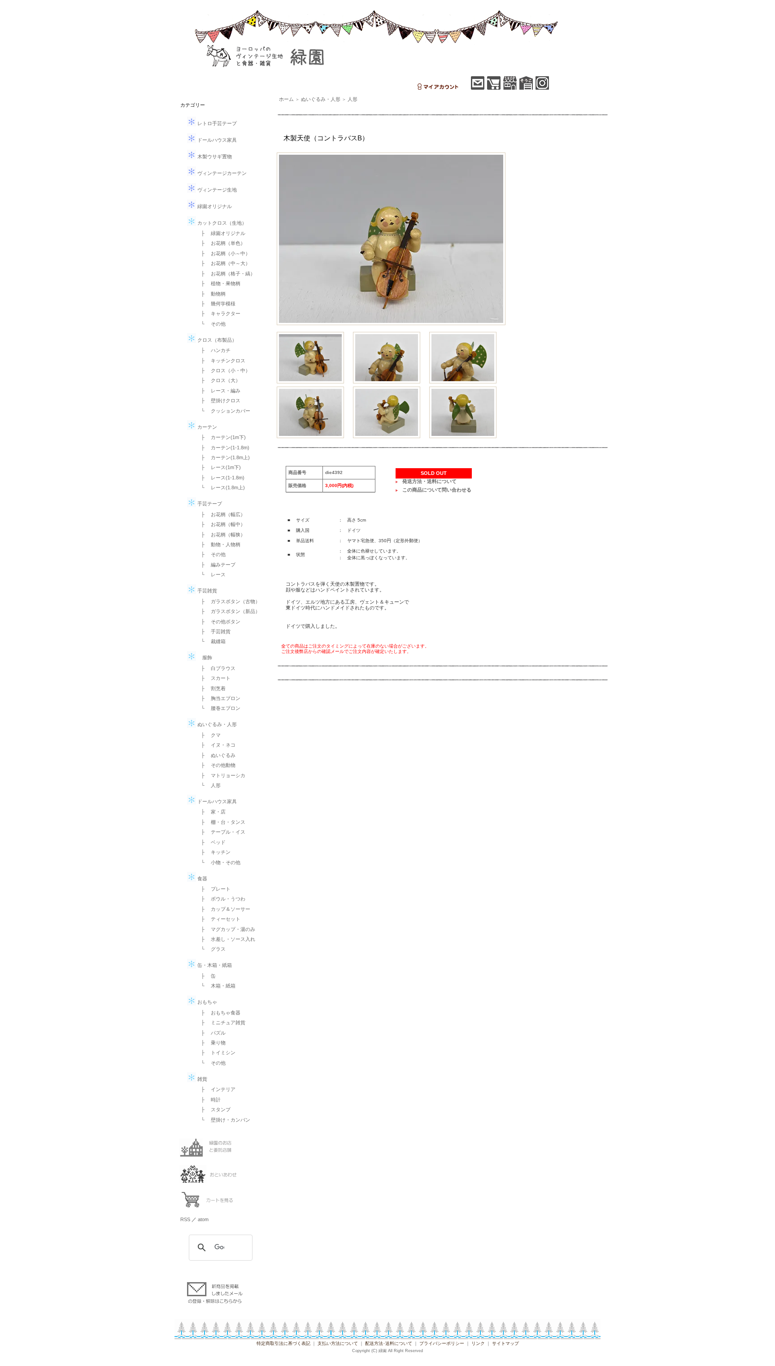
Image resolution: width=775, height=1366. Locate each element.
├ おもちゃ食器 (218, 1012)
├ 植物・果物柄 (218, 283)
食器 (201, 878)
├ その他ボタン (218, 621)
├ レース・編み (218, 390)
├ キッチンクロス (220, 360)
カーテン (206, 427)
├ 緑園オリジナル (220, 233)
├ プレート (213, 889)
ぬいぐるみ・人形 (216, 724)
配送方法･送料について (388, 1343)
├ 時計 (208, 1099)
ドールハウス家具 (216, 140)
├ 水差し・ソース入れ (225, 939)
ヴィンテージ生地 (216, 189)
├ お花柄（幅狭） (220, 534)
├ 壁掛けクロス (218, 400)
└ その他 (211, 323)
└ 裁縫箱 (211, 641)
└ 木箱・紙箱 (215, 985)
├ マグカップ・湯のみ (225, 929)
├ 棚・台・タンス (220, 822)
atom (203, 1219)
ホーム (286, 99)
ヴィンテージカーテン (221, 173)
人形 (352, 99)
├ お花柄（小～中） (223, 253)
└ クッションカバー (223, 410)
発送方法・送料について (429, 481)
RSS (185, 1219)
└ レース (211, 574)
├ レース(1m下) (218, 467)
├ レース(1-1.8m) (220, 477)
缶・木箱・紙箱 (214, 965)
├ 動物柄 (211, 293)
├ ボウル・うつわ (220, 898)
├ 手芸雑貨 (213, 631)
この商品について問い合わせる (436, 489)
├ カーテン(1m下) (221, 437)
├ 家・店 (211, 811)
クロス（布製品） (216, 340)
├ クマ (208, 735)
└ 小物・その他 (218, 862)
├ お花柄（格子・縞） (225, 273)
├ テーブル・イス (220, 832)
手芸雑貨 (206, 590)
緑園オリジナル (214, 206)
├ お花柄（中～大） (223, 263)
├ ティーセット (218, 919)
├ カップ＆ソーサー (223, 909)
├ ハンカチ (213, 350)
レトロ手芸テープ (216, 123)
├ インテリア (215, 1089)
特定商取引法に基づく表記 (283, 1343)
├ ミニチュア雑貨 (220, 1022)
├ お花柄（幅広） (220, 514)
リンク (478, 1343)
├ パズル (211, 1032)
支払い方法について (338, 1343)
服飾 (204, 657)
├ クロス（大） (218, 380)
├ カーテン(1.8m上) (223, 457)
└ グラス (211, 949)
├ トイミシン (215, 1052)
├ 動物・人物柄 (218, 544)
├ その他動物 (215, 765)
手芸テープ (209, 503)
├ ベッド (211, 842)
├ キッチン (213, 852)
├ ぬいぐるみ (215, 755)
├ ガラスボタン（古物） (228, 601)
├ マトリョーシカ (220, 775)
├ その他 (211, 554)
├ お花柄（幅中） (220, 524)
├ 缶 (206, 976)
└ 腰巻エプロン (218, 708)
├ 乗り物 (211, 1042)
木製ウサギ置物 (214, 156)
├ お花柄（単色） (220, 243)
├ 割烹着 (211, 688)
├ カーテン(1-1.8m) (222, 447)
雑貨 (201, 1079)
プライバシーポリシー (441, 1343)
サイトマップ (505, 1343)
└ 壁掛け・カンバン (223, 1119)
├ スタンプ (213, 1109)
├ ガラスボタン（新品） (228, 611)
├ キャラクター (218, 313)
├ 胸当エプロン (218, 698)
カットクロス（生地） (221, 223)
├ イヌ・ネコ (215, 745)
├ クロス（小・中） (223, 370)
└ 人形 (208, 785)
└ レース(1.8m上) (220, 487)
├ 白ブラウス (215, 668)
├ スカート (213, 678)
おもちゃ (206, 1002)
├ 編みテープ (215, 564)
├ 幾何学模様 (215, 303)
